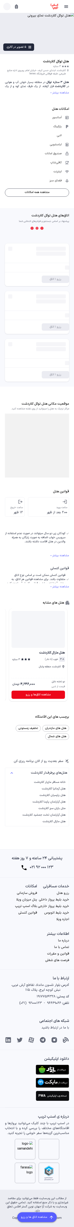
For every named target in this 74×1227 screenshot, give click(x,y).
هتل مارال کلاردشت (54, 822)
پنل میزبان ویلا (26, 899)
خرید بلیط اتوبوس (56, 912)
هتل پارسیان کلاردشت (52, 795)
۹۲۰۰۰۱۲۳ (35, 1003)
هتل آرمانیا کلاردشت (54, 789)
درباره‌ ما (63, 940)
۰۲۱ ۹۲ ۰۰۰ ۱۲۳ (41, 867)
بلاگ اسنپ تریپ (26, 906)
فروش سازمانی (27, 893)
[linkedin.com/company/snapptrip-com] (8, 1040)
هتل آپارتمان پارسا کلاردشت (49, 802)
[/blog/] (65, 1040)
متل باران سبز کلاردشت (52, 808)
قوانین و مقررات (58, 953)
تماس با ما (61, 947)
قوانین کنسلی (27, 912)
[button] (66, 6)
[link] (38, 628)
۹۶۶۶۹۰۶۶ (54, 1003)
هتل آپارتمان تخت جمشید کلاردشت (44, 815)
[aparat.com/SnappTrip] (31, 1040)
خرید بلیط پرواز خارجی (53, 906)
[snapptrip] (54, 6)
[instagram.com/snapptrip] (54, 1040)
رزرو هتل (63, 893)
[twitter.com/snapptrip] (19, 1040)
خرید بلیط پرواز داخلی (54, 899)
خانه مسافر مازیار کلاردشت (50, 782)
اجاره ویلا (62, 919)
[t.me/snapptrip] (42, 1040)
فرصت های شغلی (57, 960)
